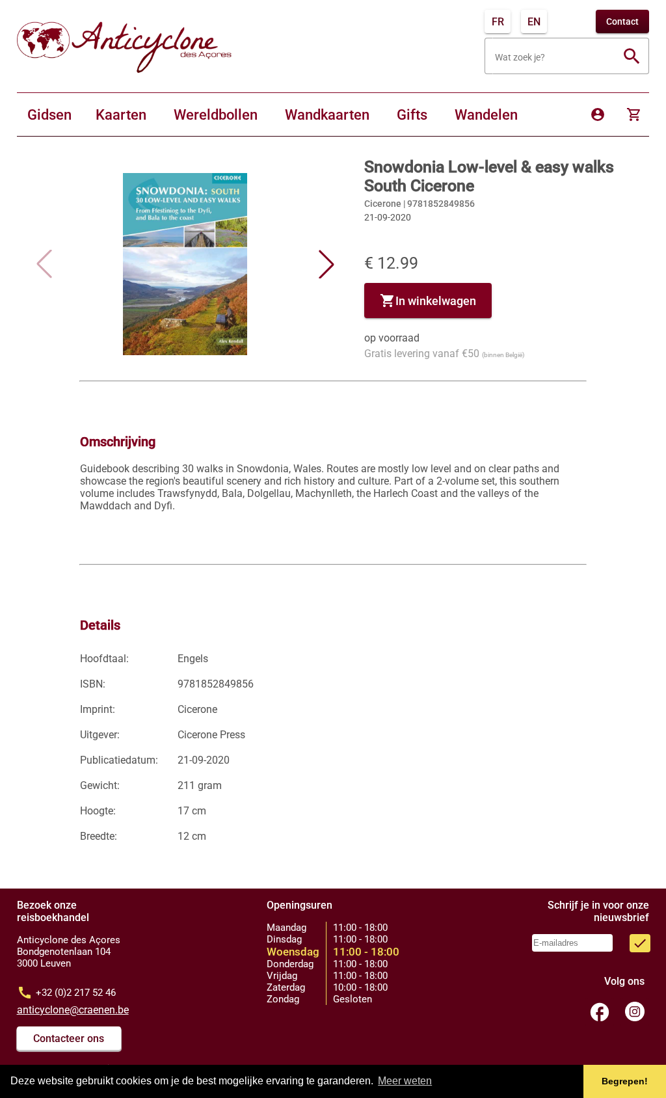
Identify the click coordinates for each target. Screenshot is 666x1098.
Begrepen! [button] (625, 1081)
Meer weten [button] (405, 1080)
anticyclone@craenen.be (73, 1010)
